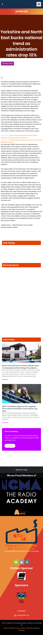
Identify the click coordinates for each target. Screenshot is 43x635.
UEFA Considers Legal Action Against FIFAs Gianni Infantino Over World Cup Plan (19, 406)
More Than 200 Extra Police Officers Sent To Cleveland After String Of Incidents (20, 364)
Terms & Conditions (9, 628)
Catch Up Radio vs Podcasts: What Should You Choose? (21, 67)
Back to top (21, 469)
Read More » (5, 377)
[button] (38, 4)
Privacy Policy (20, 628)
